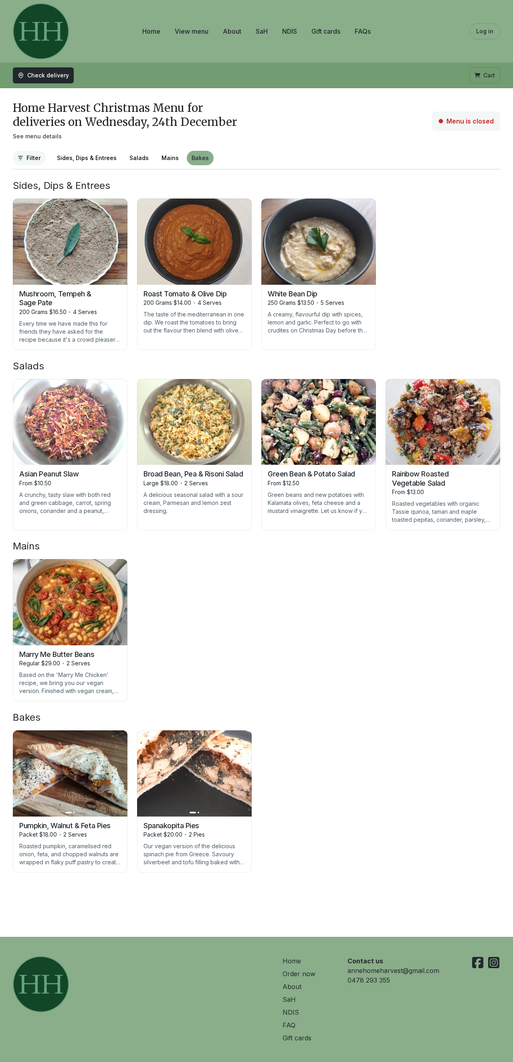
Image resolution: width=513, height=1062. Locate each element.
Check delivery (48, 75)
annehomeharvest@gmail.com (393, 971)
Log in (484, 31)
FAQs (363, 31)
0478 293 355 (368, 980)
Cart (489, 75)
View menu (191, 31)
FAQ (289, 1025)
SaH (262, 31)
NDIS (289, 31)
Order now (299, 974)
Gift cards (325, 31)
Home (151, 31)
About (232, 31)
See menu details (37, 136)
